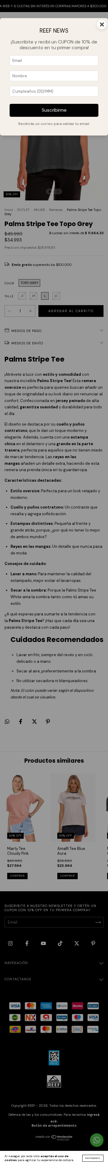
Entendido (93, 1158)
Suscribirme (54, 110)
